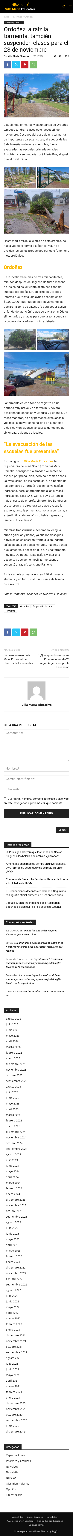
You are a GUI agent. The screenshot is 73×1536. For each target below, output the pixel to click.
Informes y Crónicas (23, 16)
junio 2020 (12, 1426)
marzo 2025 (13, 1115)
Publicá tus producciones (50, 1520)
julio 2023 (12, 1228)
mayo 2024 (12, 1171)
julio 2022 (12, 1296)
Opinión (11, 1489)
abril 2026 (12, 1041)
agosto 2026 (13, 1018)
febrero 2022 (14, 1324)
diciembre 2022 (15, 1267)
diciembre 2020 (15, 1403)
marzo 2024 (13, 1182)
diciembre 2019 (15, 1431)
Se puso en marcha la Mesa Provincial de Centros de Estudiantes (18, 659)
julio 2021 (12, 1363)
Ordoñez (24, 606)
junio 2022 (12, 1301)
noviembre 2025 (16, 1069)
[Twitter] (16, 64)
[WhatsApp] (33, 64)
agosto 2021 (13, 1358)
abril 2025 (12, 1109)
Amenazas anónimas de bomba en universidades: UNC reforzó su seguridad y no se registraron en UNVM (36, 867)
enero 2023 (13, 1262)
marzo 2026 (13, 1047)
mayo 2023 (12, 1239)
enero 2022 (13, 1329)
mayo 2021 (12, 1375)
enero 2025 (13, 1126)
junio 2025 (12, 1098)
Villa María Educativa (19, 56)
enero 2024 (13, 1194)
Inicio (6, 16)
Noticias (11, 1478)
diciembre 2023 (15, 1199)
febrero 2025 (14, 1120)
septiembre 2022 (16, 1284)
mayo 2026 (12, 1035)
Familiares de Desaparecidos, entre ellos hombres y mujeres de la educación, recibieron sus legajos (34, 946)
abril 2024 (12, 1177)
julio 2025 (12, 1092)
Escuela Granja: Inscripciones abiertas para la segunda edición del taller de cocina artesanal (33, 904)
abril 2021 (12, 1380)
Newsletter (13, 1466)
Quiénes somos (36, 1524)
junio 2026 (12, 1030)
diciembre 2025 (15, 1064)
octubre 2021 (14, 1346)
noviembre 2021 (16, 1341)
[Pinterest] (24, 64)
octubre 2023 (14, 1211)
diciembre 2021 (15, 1335)
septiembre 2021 (16, 1352)
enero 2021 (13, 1397)
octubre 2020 (14, 1414)
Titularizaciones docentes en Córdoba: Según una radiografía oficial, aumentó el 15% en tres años (36, 893)
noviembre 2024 (16, 1137)
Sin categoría (14, 1495)
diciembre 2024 (15, 1132)
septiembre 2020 (16, 1420)
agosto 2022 (13, 1290)
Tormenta (10, 610)
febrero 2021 (14, 1392)
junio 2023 (12, 1233)
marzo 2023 (13, 1250)
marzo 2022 (13, 1318)
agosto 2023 (13, 1222)
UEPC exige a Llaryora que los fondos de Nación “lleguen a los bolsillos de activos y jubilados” (34, 854)
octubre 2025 (14, 1075)
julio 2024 (12, 1160)
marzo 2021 (13, 1386)
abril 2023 (12, 1245)
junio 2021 (12, 1369)
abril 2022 (12, 1312)
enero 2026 (13, 1058)
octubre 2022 (14, 1279)
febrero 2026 (14, 1052)
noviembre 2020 (16, 1409)
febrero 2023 (14, 1256)
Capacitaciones (15, 1455)
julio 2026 (12, 1024)
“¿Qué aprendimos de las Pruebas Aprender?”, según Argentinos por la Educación (54, 661)
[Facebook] (7, 64)
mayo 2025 (12, 1103)
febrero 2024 (14, 1188)
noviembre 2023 (16, 1205)
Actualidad (17, 1516)
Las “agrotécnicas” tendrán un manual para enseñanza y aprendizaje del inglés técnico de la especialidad (34, 963)
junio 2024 (12, 1165)
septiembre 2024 (16, 1148)
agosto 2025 (13, 1086)
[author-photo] (36, 699)
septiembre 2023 (16, 1216)
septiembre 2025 (16, 1081)
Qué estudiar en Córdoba (20, 1520)
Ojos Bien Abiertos (17, 1483)
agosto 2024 (13, 1154)
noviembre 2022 (16, 1273)
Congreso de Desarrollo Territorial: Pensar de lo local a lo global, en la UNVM (37, 881)
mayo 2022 (12, 1307)
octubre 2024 (14, 1143)
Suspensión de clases (43, 606)
